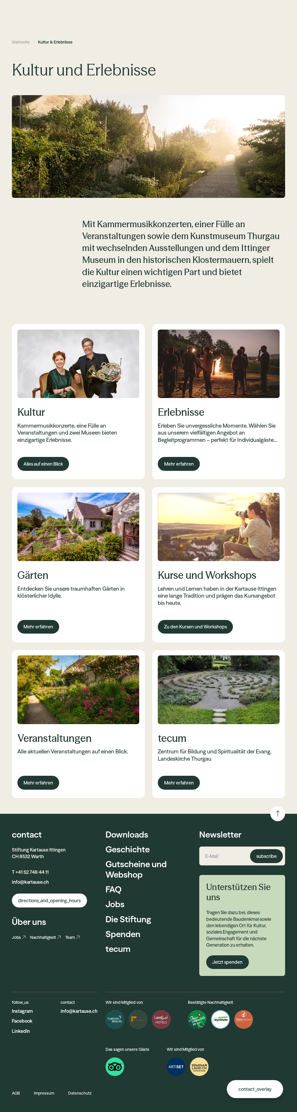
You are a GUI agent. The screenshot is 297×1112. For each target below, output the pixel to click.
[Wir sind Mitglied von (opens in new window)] (176, 1066)
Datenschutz (80, 1093)
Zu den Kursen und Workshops (195, 627)
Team (70, 937)
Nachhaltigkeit (43, 937)
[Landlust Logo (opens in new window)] (161, 1019)
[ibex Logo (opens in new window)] (243, 1019)
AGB (16, 1093)
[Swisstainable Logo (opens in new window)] (197, 1019)
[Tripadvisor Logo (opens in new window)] (115, 1066)
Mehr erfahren (179, 464)
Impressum (44, 1093)
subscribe (266, 856)
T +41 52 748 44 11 (30, 872)
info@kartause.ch (30, 882)
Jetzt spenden (227, 962)
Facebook (22, 1021)
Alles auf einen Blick (43, 464)
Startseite (21, 42)
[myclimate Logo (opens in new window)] (220, 1019)
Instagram (22, 1011)
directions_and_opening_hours (49, 900)
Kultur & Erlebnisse (55, 42)
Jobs (16, 937)
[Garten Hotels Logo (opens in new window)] (115, 1019)
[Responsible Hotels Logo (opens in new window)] (138, 1019)
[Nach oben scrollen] (277, 813)
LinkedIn (21, 1031)
